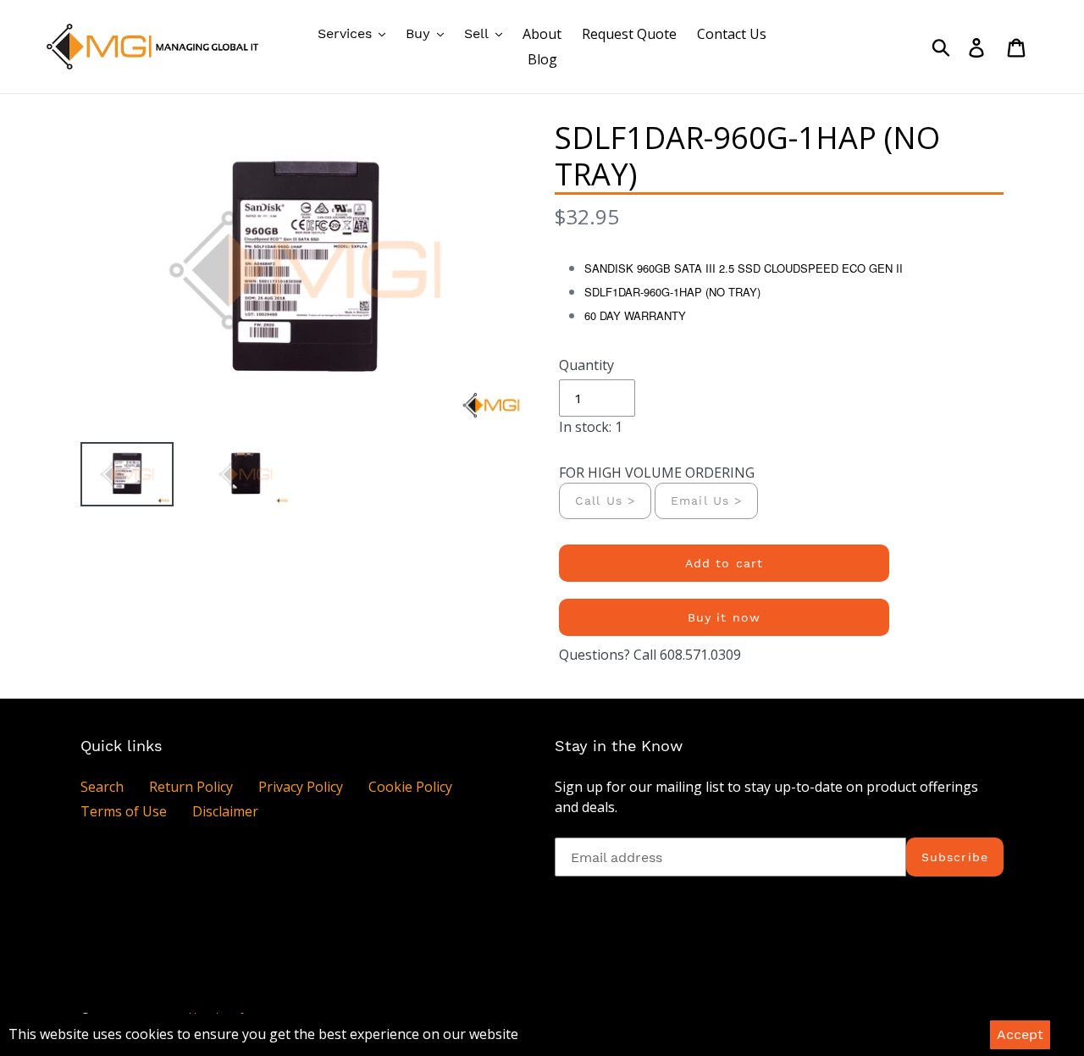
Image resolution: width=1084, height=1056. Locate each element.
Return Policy (191, 786)
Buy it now (724, 617)
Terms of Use (123, 811)
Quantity (586, 365)
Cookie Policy (410, 786)
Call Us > (605, 500)
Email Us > (706, 500)
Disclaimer (225, 811)
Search (102, 786)
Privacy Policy (300, 786)
